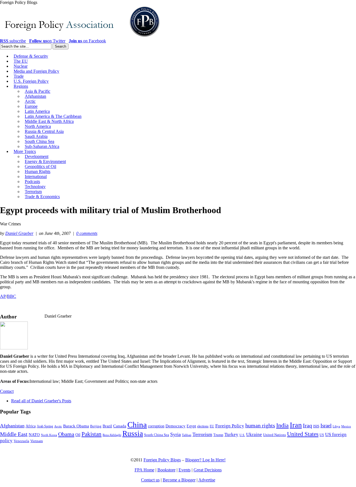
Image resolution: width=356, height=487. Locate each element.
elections (203, 426)
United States (302, 434)
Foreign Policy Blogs (162, 459)
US (322, 435)
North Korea (49, 435)
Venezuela (21, 441)
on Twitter (47, 40)
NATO (34, 434)
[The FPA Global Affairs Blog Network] (81, 37)
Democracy (175, 425)
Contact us (150, 480)
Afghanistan (12, 425)
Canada (119, 426)
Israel (326, 425)
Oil (77, 434)
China (137, 424)
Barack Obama (76, 426)
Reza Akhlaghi (112, 435)
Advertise (206, 480)
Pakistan (91, 434)
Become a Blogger (179, 480)
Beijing (96, 426)
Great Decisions (208, 469)
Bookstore (166, 469)
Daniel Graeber (19, 233)
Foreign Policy (229, 425)
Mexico (346, 426)
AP (3, 296)
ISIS (316, 426)
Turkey (231, 434)
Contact (7, 391)
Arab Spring (45, 426)
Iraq (307, 425)
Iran (296, 425)
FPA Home (144, 469)
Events (185, 469)
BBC (11, 296)
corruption (156, 426)
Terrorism (202, 434)
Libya (336, 426)
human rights (260, 425)
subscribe (13, 40)
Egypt (191, 426)
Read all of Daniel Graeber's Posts (41, 400)
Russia (132, 433)
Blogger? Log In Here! (205, 459)
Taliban (186, 435)
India (282, 425)
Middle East (14, 434)
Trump (218, 435)
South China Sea (156, 435)
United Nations (274, 435)
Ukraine (254, 434)
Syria (175, 434)
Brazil (107, 426)
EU (212, 426)
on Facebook (87, 40)
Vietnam (36, 441)
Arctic (58, 426)
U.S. (242, 435)
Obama (66, 434)
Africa (31, 426)
